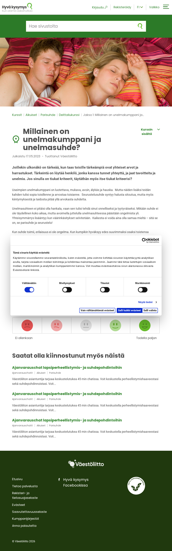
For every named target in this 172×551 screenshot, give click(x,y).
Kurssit (17, 115)
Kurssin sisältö (147, 132)
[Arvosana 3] (86, 325)
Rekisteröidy (122, 7)
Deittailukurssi (69, 115)
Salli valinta (150, 310)
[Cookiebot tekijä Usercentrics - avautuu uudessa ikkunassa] (144, 240)
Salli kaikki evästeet (129, 310)
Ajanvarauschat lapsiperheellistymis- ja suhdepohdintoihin (67, 367)
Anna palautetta (24, 526)
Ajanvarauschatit (22, 373)
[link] (86, 376)
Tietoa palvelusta (25, 486)
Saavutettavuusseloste (29, 512)
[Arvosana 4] (115, 325)
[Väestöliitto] (86, 464)
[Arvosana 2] (56, 325)
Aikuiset (32, 115)
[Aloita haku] (140, 26)
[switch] (67, 289)
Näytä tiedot (145, 302)
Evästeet (18, 505)
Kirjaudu (98, 7)
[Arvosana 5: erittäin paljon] (145, 325)
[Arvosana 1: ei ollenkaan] (27, 325)
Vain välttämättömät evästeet (97, 310)
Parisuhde (48, 115)
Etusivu (17, 479)
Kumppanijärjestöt (25, 519)
